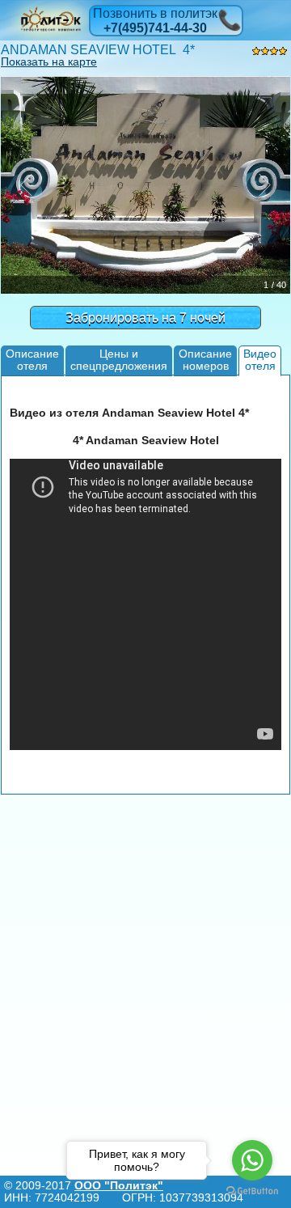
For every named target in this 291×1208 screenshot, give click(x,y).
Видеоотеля (259, 359)
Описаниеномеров (205, 359)
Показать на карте (49, 61)
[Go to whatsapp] (252, 1160)
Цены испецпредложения (118, 359)
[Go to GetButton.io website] (252, 1191)
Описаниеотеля (32, 359)
